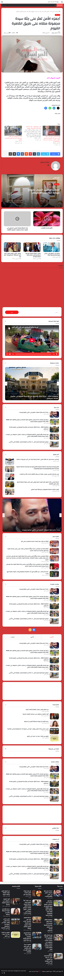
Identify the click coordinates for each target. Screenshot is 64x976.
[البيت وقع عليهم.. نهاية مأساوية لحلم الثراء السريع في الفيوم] (31, 133)
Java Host (10, 970)
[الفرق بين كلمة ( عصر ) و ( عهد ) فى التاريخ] (54, 738)
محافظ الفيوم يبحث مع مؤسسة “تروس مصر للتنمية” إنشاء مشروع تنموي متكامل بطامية (27, 923)
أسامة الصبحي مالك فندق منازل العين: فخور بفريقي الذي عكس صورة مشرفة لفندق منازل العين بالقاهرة (38, 483)
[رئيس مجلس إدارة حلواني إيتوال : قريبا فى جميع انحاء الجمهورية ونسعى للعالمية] (54, 731)
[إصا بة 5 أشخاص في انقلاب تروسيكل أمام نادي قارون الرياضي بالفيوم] (13, 131)
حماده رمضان (54, 32)
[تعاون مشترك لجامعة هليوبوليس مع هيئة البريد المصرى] (9, 492)
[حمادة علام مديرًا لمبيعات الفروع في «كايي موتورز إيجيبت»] (54, 414)
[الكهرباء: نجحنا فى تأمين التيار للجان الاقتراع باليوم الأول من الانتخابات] (36, 947)
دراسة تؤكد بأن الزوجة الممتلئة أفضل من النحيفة (36, 721)
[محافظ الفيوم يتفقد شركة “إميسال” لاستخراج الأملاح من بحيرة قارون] (36, 935)
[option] (32, 190)
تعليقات (12, 637)
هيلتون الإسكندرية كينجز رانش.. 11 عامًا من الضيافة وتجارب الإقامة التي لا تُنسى (28, 442)
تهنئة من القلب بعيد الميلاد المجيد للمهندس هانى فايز (34, 541)
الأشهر (32, 637)
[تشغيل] (57, 354)
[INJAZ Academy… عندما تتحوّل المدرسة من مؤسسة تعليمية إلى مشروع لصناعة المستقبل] (54, 429)
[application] (32, 340)
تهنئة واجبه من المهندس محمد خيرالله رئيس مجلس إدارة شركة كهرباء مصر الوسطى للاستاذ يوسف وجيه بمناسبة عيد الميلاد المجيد (27, 565)
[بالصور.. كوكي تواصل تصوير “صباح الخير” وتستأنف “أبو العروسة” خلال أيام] (12, 247)
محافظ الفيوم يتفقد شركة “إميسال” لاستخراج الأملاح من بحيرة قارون (27, 936)
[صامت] (10, 354)
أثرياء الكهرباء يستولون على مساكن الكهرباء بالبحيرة (35, 714)
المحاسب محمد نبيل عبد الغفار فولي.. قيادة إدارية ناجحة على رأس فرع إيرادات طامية (38, 459)
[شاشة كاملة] (7, 354)
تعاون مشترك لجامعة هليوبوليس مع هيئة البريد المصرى (45, 489)
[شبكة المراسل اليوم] (53, 1)
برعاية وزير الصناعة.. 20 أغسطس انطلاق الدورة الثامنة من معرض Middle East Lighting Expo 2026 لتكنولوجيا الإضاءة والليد (27, 421)
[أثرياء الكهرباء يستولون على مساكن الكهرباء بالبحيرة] (54, 716)
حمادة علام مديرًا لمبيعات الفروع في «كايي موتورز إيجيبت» (33, 412)
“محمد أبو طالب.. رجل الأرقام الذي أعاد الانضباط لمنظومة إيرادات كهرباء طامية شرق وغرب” (27, 573)
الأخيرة (52, 637)
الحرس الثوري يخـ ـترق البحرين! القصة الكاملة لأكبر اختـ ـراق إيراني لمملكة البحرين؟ (33, 530)
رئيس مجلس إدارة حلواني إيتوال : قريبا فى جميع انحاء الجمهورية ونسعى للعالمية (27, 729)
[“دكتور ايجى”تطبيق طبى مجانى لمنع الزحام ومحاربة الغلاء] (51, 247)
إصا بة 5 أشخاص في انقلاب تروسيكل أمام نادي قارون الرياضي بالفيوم (13, 138)
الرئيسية (57, 11)
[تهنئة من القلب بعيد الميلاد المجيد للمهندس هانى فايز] (54, 543)
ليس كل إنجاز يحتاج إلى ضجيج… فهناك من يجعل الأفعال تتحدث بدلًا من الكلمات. (39, 474)
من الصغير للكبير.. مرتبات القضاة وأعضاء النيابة (37, 709)
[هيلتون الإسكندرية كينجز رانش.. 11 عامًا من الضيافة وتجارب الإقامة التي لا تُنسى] (54, 444)
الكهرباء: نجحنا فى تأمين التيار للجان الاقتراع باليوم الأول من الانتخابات (27, 948)
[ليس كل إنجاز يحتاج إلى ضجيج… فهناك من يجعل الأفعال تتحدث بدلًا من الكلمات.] (9, 476)
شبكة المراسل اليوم (33, 971)
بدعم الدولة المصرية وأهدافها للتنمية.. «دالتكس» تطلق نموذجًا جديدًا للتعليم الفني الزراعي (33, 397)
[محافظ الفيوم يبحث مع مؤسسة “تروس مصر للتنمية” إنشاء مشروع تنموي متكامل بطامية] (36, 920)
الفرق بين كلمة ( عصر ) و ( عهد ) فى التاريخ (37, 736)
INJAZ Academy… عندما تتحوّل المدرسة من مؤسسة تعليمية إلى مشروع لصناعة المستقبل (28, 428)
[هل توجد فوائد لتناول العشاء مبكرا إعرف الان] (36, 893)
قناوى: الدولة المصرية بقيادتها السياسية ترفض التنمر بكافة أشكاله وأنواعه (33, 255)
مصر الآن (52, 11)
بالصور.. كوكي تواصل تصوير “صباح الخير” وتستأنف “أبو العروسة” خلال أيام (12, 255)
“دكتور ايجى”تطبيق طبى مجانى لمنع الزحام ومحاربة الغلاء (52, 254)
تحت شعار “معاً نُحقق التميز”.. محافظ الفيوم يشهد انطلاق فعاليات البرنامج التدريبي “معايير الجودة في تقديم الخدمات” (27, 906)
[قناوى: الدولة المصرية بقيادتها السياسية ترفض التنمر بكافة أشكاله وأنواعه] (31, 247)
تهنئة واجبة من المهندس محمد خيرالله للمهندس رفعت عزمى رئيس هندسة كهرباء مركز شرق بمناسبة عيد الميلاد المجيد (27, 550)
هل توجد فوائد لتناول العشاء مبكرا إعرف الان (27, 893)
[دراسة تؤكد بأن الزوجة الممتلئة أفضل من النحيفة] (54, 724)
